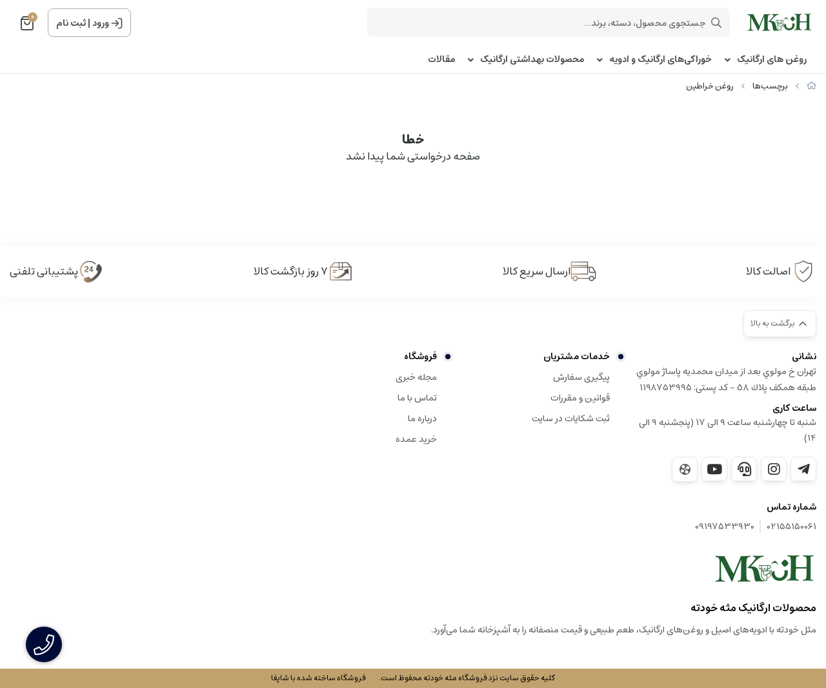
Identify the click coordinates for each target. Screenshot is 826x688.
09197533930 (724, 527)
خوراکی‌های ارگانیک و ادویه (660, 60)
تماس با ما (417, 397)
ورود (100, 23)
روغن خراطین (710, 86)
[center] (716, 22)
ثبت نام (71, 23)
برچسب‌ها (770, 86)
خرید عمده (416, 439)
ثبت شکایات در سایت (571, 418)
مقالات (441, 60)
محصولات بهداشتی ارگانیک (532, 60)
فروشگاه (420, 356)
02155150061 (791, 527)
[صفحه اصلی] (811, 86)
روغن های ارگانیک (772, 60)
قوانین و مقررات (580, 397)
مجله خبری (416, 377)
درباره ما (422, 418)
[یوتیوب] (714, 469)
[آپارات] (685, 469)
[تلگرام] (803, 469)
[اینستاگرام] (774, 469)
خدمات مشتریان (576, 356)
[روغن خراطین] (764, 568)
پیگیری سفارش (581, 377)
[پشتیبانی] (744, 469)
